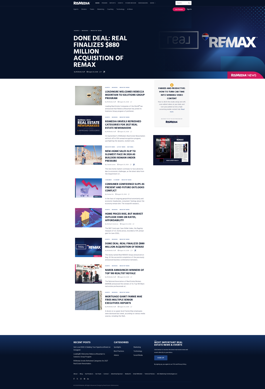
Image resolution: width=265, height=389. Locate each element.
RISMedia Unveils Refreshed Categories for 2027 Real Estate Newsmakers (123, 125)
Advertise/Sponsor (117, 374)
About (75, 374)
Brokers (84, 9)
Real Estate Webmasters (110, 385)
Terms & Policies (150, 374)
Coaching (110, 9)
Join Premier (179, 9)
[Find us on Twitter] (77, 378)
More (152, 3)
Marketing (100, 9)
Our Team (98, 374)
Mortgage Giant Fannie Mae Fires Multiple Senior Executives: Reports (123, 300)
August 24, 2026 (93, 72)
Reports (113, 3)
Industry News (96, 30)
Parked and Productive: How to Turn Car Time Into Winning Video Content (171, 93)
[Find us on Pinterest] (84, 378)
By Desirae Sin (109, 194)
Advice (116, 355)
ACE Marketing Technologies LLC (167, 374)
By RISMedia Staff (79, 72)
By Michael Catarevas (111, 224)
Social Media (138, 355)
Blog (81, 374)
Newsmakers (143, 3)
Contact (106, 374)
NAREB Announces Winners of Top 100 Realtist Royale (124, 271)
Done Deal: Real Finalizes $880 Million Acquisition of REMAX (125, 245)
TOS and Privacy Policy (179, 364)
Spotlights (117, 347)
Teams (92, 9)
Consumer (108, 179)
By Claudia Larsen (110, 164)
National (130, 146)
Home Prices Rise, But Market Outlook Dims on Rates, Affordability (124, 217)
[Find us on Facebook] (73, 378)
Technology (120, 9)
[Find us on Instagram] (81, 378)
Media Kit (128, 374)
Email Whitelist (137, 374)
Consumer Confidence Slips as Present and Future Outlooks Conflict (124, 187)
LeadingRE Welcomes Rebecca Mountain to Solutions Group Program (125, 95)
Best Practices (119, 351)
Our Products (89, 374)
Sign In (189, 9)
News (97, 3)
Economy (117, 179)
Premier (104, 3)
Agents (75, 9)
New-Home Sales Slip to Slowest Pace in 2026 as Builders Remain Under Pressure (120, 156)
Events (120, 3)
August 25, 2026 (124, 102)
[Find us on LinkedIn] (88, 378)
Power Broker (130, 3)
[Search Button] (189, 3)
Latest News (121, 146)
